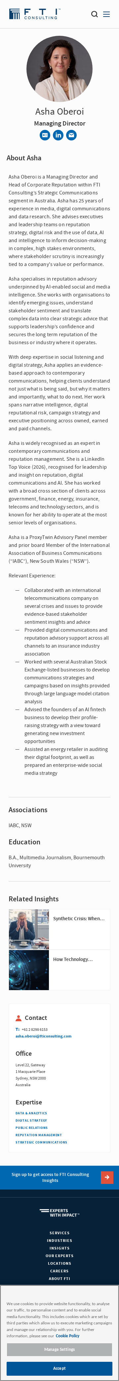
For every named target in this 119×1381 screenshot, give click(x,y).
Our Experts (60, 1256)
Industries (59, 1241)
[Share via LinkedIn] (58, 135)
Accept (59, 1368)
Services (60, 1233)
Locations (59, 1263)
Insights (60, 1248)
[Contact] (45, 135)
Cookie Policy (67, 1336)
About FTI (59, 1279)
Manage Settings (59, 1350)
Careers (59, 1271)
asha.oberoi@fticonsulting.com (43, 1036)
